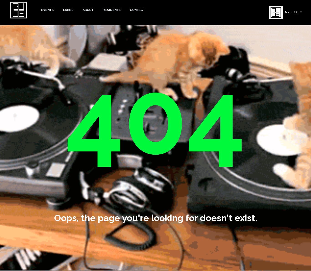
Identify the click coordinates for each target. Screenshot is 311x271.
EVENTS (47, 10)
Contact (137, 10)
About (88, 10)
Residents (112, 10)
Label (68, 10)
